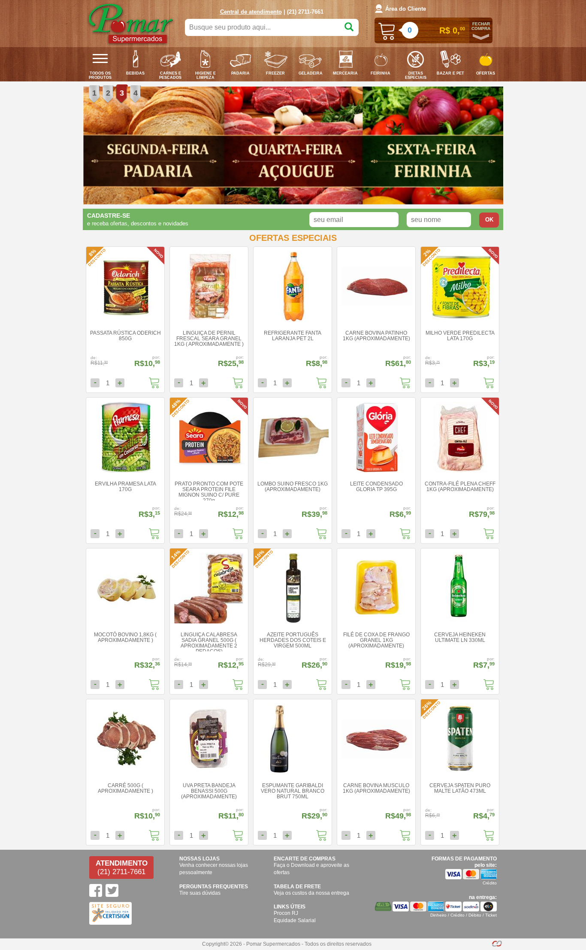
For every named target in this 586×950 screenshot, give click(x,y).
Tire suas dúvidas (200, 893)
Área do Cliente (405, 9)
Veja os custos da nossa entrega (311, 893)
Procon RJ (286, 913)
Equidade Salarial (295, 920)
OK (489, 219)
